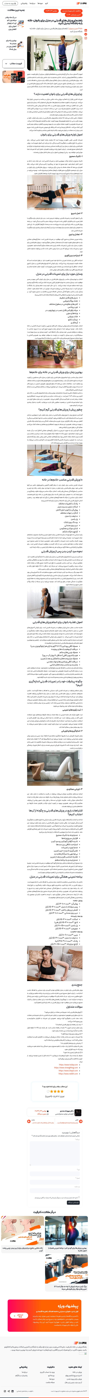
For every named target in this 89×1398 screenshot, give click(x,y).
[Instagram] (85, 38)
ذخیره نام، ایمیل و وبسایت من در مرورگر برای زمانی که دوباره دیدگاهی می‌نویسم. (56, 1198)
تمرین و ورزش (73, 28)
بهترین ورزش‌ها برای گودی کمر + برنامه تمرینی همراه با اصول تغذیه (67, 1249)
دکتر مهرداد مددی (67, 1111)
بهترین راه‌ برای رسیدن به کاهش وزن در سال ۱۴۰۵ (11, 45)
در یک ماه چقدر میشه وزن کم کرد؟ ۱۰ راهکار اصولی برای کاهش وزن (10, 23)
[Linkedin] (85, 30)
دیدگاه (77, 1139)
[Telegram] (85, 34)
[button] (6, 64)
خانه (81, 28)
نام (78, 1170)
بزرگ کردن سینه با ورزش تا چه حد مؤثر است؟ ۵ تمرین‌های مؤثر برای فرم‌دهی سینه (70, 1288)
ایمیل (78, 1178)
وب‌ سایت (77, 1186)
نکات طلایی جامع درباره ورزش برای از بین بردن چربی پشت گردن (23, 1249)
